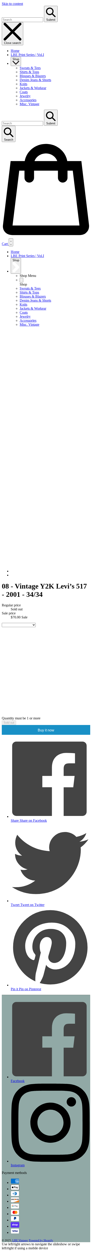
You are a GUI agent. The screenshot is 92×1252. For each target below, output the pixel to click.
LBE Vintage (20, 1240)
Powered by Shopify (41, 1240)
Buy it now (46, 730)
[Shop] (21, 280)
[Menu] (11, 242)
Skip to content (12, 4)
